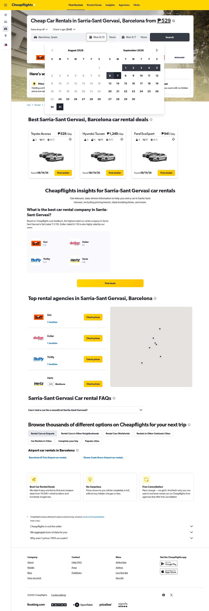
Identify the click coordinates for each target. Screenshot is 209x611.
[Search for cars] (5, 28)
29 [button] (99, 99)
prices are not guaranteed (93, 517)
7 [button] (91, 75)
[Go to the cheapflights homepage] (24, 5)
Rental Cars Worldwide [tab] (118, 433)
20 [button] (83, 91)
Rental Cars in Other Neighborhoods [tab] (80, 433)
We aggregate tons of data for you (48, 532)
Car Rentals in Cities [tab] (41, 441)
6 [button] (83, 75)
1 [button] (99, 67)
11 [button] (68, 83)
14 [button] (91, 83)
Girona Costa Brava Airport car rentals (103, 457)
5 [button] (75, 75)
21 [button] (91, 91)
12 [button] (75, 83)
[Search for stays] (5, 22)
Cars (29, 105)
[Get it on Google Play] (169, 564)
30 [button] (52, 106)
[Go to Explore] (5, 35)
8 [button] (99, 75)
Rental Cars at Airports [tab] (42, 433)
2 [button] (52, 75)
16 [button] (52, 91)
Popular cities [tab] (92, 441)
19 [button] (75, 91)
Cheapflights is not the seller (46, 526)
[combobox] (39, 29)
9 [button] (52, 83)
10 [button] (60, 83)
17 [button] (60, 91)
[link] (110, 283)
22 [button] (99, 91)
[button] (5, 5)
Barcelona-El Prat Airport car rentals (47, 457)
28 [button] (91, 99)
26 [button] (75, 99)
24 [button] (60, 99)
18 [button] (67, 91)
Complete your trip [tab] (68, 441)
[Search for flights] (5, 15)
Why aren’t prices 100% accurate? (49, 538)
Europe (37, 105)
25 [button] (67, 99)
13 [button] (83, 83)
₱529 (164, 20)
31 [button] (60, 106)
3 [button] (60, 75)
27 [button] (83, 99)
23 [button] (52, 99)
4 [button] (68, 75)
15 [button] (99, 83)
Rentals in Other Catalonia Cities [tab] (153, 433)
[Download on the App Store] (169, 571)
